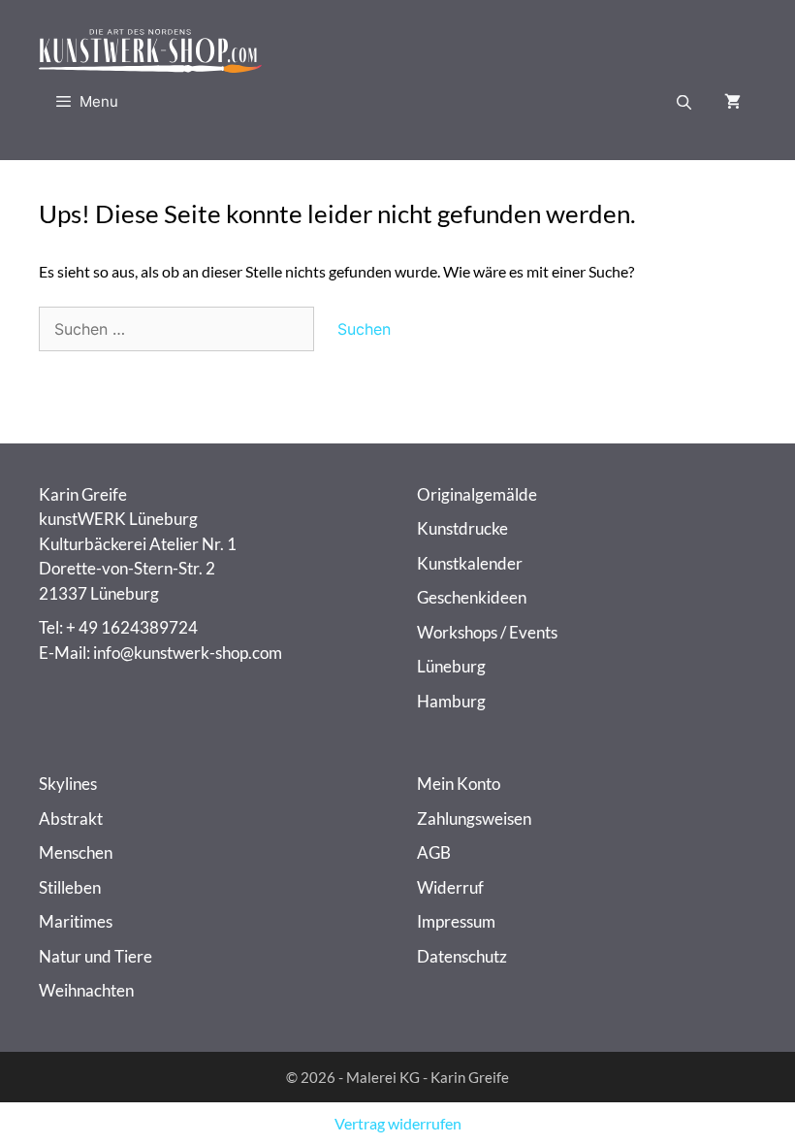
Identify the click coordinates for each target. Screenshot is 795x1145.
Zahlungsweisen (474, 818)
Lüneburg (451, 666)
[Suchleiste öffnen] (684, 102)
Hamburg (451, 701)
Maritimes (75, 921)
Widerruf (450, 887)
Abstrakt (71, 818)
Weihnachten (86, 990)
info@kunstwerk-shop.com (187, 652)
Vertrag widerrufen (397, 1123)
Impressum (456, 921)
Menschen (75, 852)
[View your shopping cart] (732, 102)
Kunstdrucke (462, 528)
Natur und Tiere (95, 956)
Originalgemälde (477, 494)
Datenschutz (462, 956)
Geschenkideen (471, 597)
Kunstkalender (470, 563)
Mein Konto (458, 783)
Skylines (68, 783)
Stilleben (70, 887)
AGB (434, 852)
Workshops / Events (487, 632)
